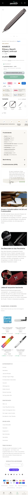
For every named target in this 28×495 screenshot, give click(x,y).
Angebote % (5, 431)
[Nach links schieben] (11, 36)
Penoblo (6, 485)
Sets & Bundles (6, 434)
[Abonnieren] (21, 464)
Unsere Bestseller (7, 424)
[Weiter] (25, 106)
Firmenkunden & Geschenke (9, 379)
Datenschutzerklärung (22, 485)
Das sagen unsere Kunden (9, 413)
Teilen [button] (4, 113)
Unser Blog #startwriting (8, 407)
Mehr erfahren (5, 43)
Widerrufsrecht (6, 389)
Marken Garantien (7, 392)
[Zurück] (3, 106)
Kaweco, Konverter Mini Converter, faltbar (20, 328)
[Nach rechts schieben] (16, 36)
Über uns (5, 404)
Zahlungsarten (6, 386)
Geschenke (5, 437)
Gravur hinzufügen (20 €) (14, 72)
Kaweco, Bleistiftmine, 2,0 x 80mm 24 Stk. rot (7, 350)
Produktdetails (7, 132)
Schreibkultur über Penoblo (9, 416)
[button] (2, 3)
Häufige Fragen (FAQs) (8, 376)
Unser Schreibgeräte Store (9, 410)
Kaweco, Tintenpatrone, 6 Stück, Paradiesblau (7, 328)
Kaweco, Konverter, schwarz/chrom (20, 350)
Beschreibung (7, 159)
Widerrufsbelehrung (11, 487)
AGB (16, 485)
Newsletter (5, 370)
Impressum (11, 485)
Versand (9, 60)
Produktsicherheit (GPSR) (10, 164)
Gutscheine (5, 440)
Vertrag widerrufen (7, 395)
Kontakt (4, 367)
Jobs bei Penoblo (7, 373)
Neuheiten (5, 428)
